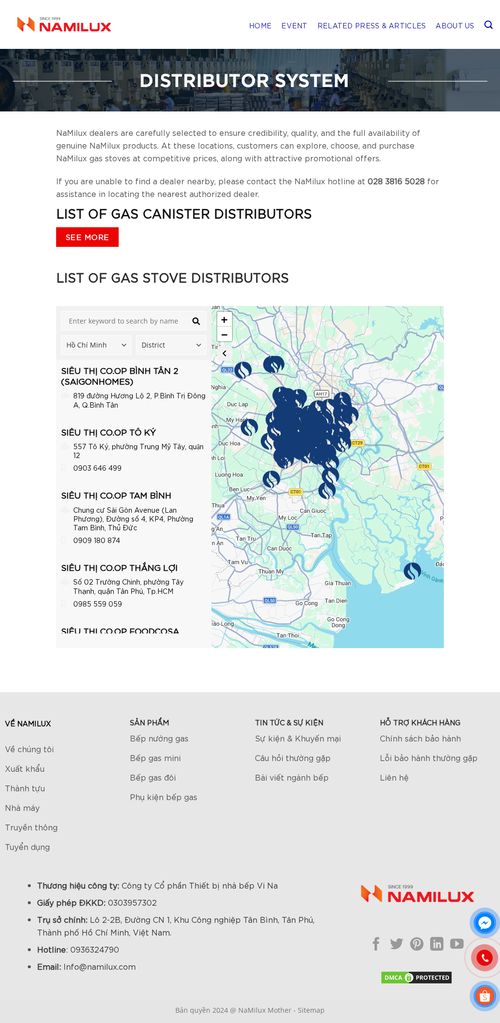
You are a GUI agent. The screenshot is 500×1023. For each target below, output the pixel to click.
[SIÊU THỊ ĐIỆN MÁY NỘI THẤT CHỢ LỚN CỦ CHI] (243, 370)
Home (260, 25)
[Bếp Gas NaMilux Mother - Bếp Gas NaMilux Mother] (63, 24)
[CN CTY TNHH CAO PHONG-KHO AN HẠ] (249, 427)
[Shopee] (485, 996)
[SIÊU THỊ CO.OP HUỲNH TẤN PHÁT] (330, 463)
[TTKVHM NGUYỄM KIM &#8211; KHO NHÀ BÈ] (327, 490)
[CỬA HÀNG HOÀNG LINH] (271, 479)
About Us (455, 25)
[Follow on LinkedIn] (436, 943)
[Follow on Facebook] (376, 943)
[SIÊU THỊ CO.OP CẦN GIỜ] (412, 571)
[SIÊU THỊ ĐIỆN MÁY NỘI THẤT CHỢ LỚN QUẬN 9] (343, 420)
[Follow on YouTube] (456, 943)
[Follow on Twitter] (396, 943)
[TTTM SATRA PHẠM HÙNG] (308, 455)
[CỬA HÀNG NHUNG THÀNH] (285, 460)
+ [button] (224, 319)
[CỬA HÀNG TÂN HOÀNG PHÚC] (276, 429)
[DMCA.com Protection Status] (416, 976)
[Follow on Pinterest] (416, 943)
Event (294, 25)
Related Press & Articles (371, 25)
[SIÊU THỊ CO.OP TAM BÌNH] (329, 407)
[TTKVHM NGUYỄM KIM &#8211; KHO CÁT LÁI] (342, 444)
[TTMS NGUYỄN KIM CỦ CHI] (272, 364)
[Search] (488, 25)
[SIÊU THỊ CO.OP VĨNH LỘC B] (269, 441)
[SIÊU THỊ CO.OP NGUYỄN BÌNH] (330, 476)
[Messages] (485, 923)
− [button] (224, 334)
